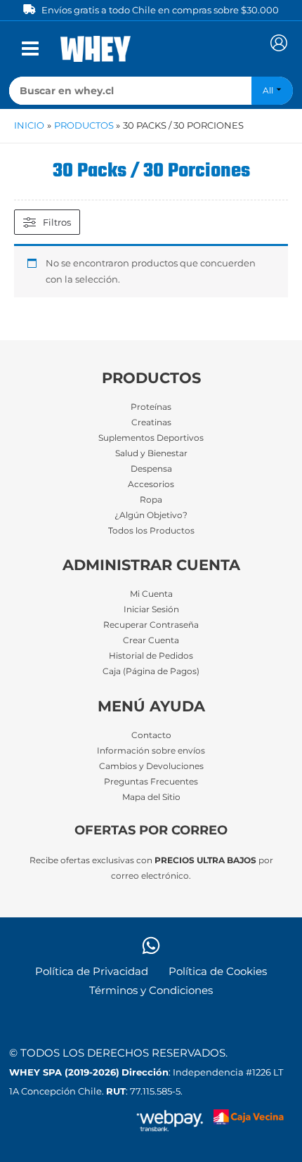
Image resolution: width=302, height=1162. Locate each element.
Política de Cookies (218, 971)
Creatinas (151, 422)
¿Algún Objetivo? (151, 515)
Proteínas (151, 407)
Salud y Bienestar (151, 453)
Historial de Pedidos (151, 656)
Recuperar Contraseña (151, 625)
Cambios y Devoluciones (151, 766)
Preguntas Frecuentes (151, 782)
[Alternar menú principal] (30, 48)
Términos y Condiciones (151, 990)
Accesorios (151, 484)
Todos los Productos (151, 531)
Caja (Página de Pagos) (151, 671)
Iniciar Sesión (151, 609)
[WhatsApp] (151, 945)
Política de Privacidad (91, 971)
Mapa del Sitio (151, 797)
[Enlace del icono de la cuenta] (279, 43)
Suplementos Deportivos (151, 438)
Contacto (151, 735)
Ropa (151, 500)
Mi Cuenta (151, 594)
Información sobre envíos (151, 751)
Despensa (151, 469)
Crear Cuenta (151, 640)
